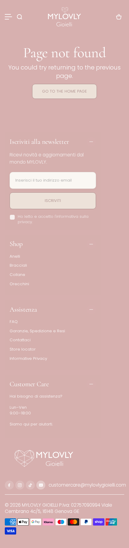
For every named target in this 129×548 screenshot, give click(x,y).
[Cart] (119, 17)
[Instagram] (19, 485)
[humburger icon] (8, 16)
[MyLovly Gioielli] (64, 16)
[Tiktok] (30, 485)
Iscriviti (53, 200)
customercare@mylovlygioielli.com (86, 485)
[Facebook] (9, 485)
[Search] (19, 16)
